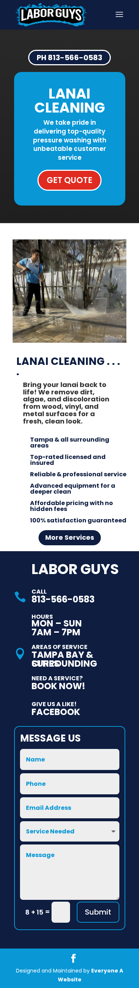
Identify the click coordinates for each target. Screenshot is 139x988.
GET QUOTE (69, 180)
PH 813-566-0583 (69, 57)
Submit (98, 912)
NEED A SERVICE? (57, 678)
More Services (69, 537)
